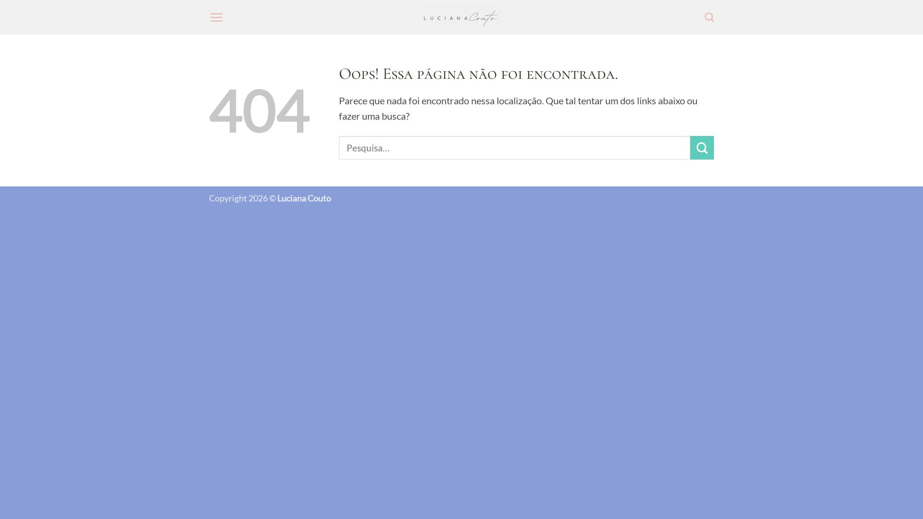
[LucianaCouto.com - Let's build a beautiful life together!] (461, 17)
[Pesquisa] (709, 17)
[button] (216, 17)
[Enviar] (702, 148)
